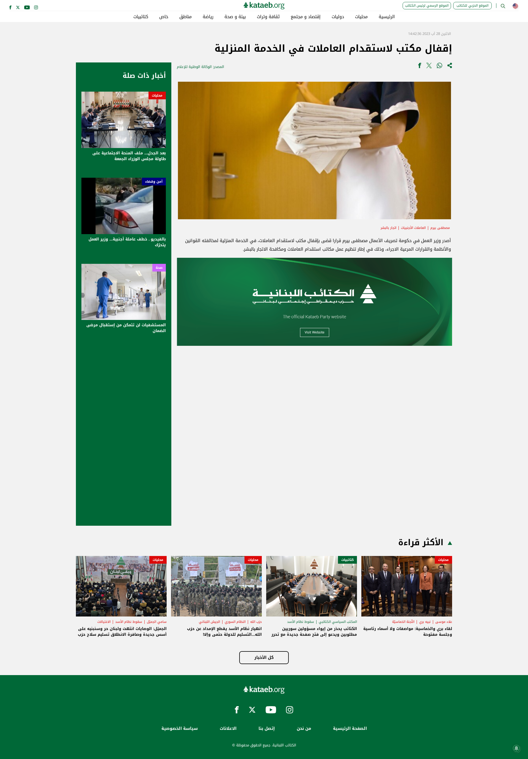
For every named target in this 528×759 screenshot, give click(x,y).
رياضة (208, 17)
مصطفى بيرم (440, 228)
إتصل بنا (266, 728)
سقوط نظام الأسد (300, 622)
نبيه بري (425, 622)
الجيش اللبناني (209, 622)
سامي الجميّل (157, 622)
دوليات (338, 17)
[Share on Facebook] (419, 66)
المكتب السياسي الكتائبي (338, 622)
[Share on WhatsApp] (439, 66)
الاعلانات (228, 728)
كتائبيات (140, 17)
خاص (163, 17)
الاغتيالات (104, 622)
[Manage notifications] (516, 748)
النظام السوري (235, 622)
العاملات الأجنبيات (413, 228)
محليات (361, 17)
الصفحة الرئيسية (350, 728)
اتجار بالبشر (388, 228)
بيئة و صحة (235, 17)
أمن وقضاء (154, 182)
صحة (159, 268)
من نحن (304, 728)
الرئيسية (387, 17)
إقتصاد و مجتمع (306, 17)
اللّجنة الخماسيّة (403, 622)
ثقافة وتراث (268, 17)
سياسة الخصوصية (179, 728)
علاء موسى (443, 622)
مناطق (185, 17)
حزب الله (256, 622)
